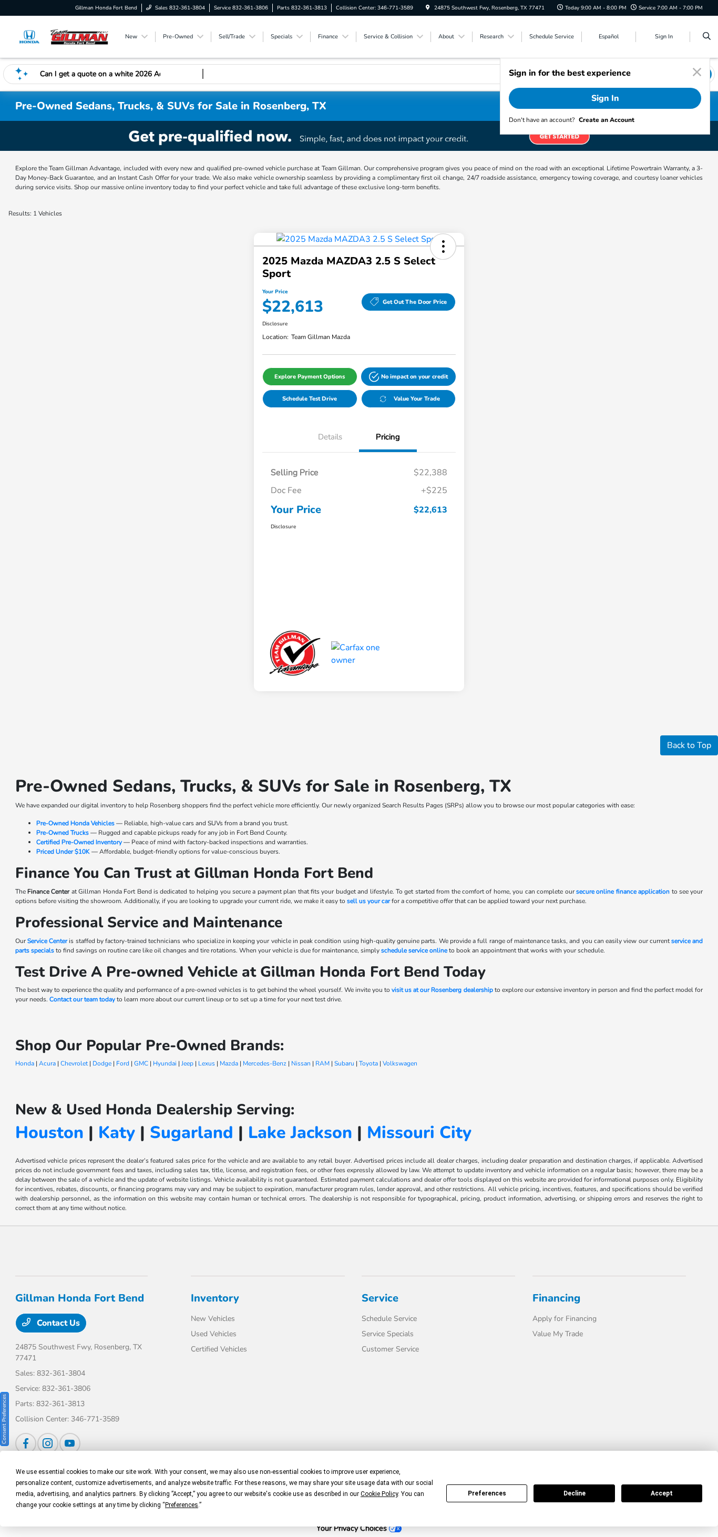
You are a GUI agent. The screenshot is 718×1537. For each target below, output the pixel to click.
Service (380, 1298)
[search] (707, 36)
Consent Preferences (4, 1419)
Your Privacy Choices (352, 1528)
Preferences (487, 1493)
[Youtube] (69, 1443)
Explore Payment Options (309, 377)
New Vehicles (213, 1319)
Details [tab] (330, 437)
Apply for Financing (564, 1319)
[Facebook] (25, 1443)
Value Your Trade (417, 399)
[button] (443, 246)
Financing (556, 1298)
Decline (574, 1493)
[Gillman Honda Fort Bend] (62, 36)
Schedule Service (389, 1319)
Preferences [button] (181, 1505)
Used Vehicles (214, 1334)
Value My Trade (557, 1334)
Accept (662, 1493)
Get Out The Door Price (415, 302)
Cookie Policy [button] (379, 1494)
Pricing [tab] (388, 437)
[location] (428, 8)
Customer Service (390, 1349)
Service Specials (388, 1334)
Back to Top (689, 745)
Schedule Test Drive (309, 399)
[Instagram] (47, 1443)
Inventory (215, 1298)
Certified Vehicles (219, 1349)
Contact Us (57, 1323)
